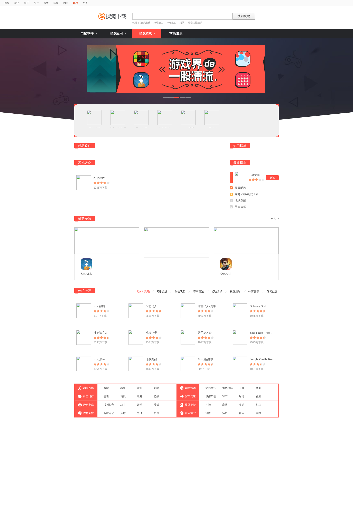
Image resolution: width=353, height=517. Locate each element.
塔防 (182, 22)
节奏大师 (240, 206)
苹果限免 (175, 33)
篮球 (139, 413)
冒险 (106, 387)
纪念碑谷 (99, 178)
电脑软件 (87, 33)
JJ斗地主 (158, 22)
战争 (123, 404)
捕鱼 (225, 413)
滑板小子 (151, 332)
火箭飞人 (151, 306)
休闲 (241, 413)
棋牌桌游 (235, 291)
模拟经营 (109, 404)
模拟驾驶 (211, 396)
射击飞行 (180, 291)
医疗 (56, 2)
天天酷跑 (240, 187)
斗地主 (209, 404)
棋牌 (258, 404)
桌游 (241, 404)
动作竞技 (211, 387)
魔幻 (258, 387)
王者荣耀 (254, 175)
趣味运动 (109, 413)
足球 (123, 413)
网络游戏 (161, 291)
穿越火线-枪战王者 (247, 194)
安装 (272, 177)
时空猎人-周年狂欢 (210, 306)
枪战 (156, 396)
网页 (6, 2)
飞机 (123, 396)
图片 (36, 2)
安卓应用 (116, 33)
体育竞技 (88, 413)
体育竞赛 (253, 291)
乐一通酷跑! (205, 359)
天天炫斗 (99, 359)
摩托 (241, 396)
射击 (106, 396)
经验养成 (217, 291)
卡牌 (241, 387)
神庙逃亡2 (100, 332)
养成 (156, 404)
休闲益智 (272, 291)
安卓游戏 (145, 33)
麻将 (225, 404)
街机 (139, 387)
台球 (156, 413)
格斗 (123, 387)
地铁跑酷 (145, 22)
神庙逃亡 (171, 22)
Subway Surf (258, 306)
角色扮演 (227, 387)
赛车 (225, 396)
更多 (86, 2)
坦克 (139, 396)
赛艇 (258, 396)
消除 (208, 413)
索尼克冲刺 (205, 332)
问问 (65, 2)
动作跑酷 (143, 291)
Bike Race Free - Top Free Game (271, 332)
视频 (46, 2)
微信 (16, 2)
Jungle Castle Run (262, 359)
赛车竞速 (198, 291)
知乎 (26, 2)
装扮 (139, 404)
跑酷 (156, 387)
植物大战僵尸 (195, 22)
